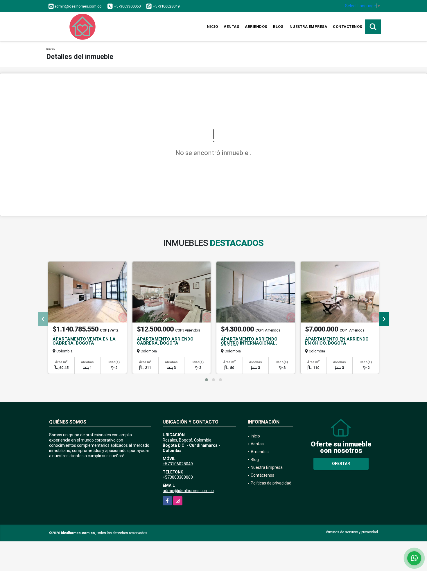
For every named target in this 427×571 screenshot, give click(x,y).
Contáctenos (347, 26)
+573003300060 (127, 6)
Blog (278, 26)
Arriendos (256, 26)
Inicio (211, 26)
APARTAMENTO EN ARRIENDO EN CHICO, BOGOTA (337, 341)
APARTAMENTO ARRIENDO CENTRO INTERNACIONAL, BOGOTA (249, 343)
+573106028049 (166, 6)
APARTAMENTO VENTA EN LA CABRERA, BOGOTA (84, 341)
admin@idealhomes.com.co (188, 490)
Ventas (231, 26)
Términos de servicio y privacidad (351, 532)
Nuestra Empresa (308, 26)
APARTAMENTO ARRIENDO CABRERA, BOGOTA (165, 341)
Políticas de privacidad (271, 483)
